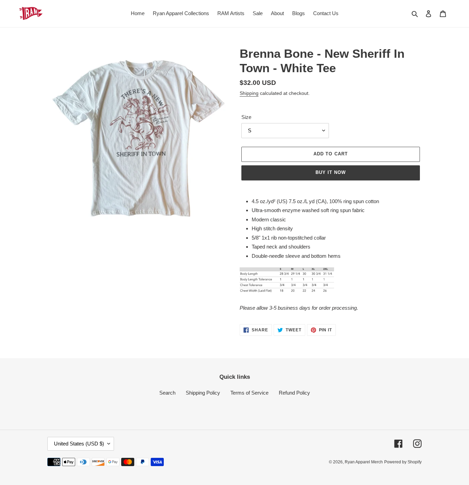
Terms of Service (249, 393)
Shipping (249, 93)
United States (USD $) (79, 444)
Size (246, 117)
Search (167, 393)
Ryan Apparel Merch (364, 462)
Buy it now (331, 172)
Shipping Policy (203, 393)
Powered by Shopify (403, 462)
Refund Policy (294, 393)
